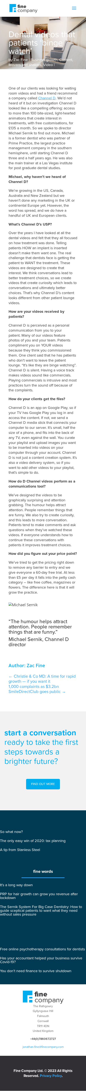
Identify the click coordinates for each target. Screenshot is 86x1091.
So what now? (11, 832)
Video (48, 64)
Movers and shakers (25, 64)
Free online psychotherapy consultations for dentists (42, 949)
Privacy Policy (51, 1076)
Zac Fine (21, 59)
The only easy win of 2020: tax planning (33, 841)
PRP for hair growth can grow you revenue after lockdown (39, 896)
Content (65, 59)
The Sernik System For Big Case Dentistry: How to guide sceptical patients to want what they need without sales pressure (41, 910)
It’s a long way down (16, 885)
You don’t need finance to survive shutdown (35, 971)
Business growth (44, 59)
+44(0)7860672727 (43, 1039)
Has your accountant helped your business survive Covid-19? (41, 960)
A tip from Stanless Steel (20, 850)
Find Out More (43, 784)
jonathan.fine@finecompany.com (43, 1047)
